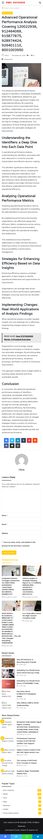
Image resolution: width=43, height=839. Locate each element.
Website (5, 533)
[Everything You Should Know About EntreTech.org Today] (8, 673)
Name (5, 515)
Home (5, 8)
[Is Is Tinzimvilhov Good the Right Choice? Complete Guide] (31, 606)
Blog (5, 802)
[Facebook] (6, 440)
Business (6, 805)
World (5, 794)
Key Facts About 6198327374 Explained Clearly (26, 693)
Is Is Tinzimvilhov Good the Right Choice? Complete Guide (31, 615)
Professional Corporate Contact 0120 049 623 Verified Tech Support (26, 740)
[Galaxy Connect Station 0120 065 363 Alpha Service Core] (8, 753)
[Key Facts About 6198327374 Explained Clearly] (8, 694)
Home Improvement (11, 813)
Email (4, 524)
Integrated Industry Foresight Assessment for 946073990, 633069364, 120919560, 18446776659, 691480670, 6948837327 (11, 586)
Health (5, 809)
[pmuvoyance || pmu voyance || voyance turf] (15, 2)
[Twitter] (12, 440)
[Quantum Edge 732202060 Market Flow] (8, 774)
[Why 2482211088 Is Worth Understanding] (8, 706)
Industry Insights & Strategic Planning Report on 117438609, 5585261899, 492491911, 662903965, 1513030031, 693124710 (31, 586)
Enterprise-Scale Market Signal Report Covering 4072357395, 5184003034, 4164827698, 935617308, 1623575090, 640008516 (29, 727)
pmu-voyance (14, 8)
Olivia (7, 55)
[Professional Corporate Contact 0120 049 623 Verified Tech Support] (8, 741)
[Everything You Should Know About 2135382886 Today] (8, 684)
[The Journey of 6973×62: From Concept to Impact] (8, 763)
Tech (5, 798)
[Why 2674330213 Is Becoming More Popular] (8, 662)
